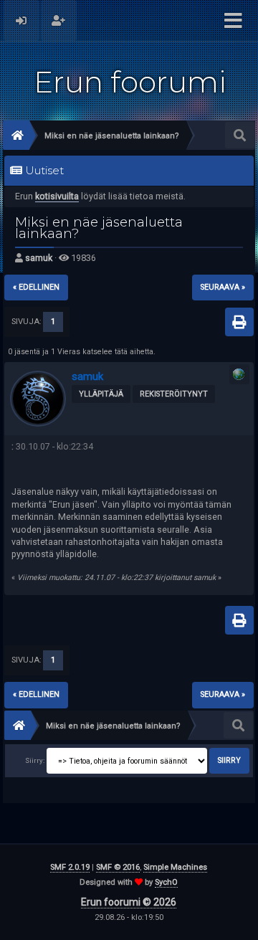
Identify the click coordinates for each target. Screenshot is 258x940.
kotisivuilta (57, 196)
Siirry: (34, 760)
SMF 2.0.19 (70, 867)
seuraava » (223, 287)
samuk (38, 257)
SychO (166, 882)
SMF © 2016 (118, 867)
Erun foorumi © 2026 (128, 902)
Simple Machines (175, 867)
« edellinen (36, 287)
